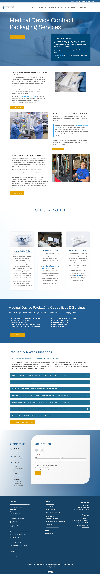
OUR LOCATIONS (52, 7)
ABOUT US (42, 7)
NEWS (47, 531)
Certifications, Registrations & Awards (56, 521)
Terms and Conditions (16, 557)
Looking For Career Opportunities (45, 469)
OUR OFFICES (85, 502)
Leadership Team (51, 506)
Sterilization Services (15, 540)
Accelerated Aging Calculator (18, 545)
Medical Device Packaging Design (15, 512)
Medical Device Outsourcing (18, 534)
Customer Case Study (52, 518)
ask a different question (23, 422)
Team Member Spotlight (53, 512)
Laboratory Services (15, 537)
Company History (50, 509)
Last (62, 457)
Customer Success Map (52, 527)
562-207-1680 (74, 1)
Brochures (49, 524)
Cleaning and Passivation (17, 518)
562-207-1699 (85, 527)
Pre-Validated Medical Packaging (16, 508)
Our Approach (50, 504)
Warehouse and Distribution (14, 526)
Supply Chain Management (13, 522)
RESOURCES (61, 7)
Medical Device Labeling (17, 516)
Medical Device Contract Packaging (20, 504)
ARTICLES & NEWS (72, 7)
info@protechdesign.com (87, 1)
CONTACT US (82, 7)
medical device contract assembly (27, 96)
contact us (61, 55)
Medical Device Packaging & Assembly (47, 465)
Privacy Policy (13, 551)
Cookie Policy (13, 554)
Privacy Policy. (50, 567)
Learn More (17, 107)
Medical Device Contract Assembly (20, 531)
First (36, 457)
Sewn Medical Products (43, 467)
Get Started (17, 37)
